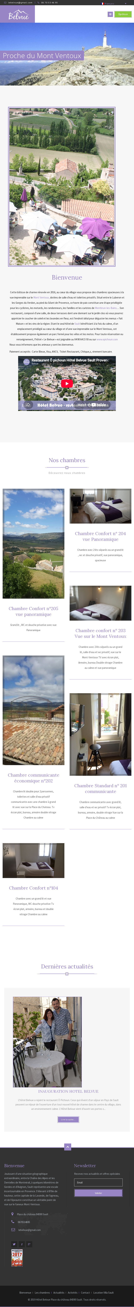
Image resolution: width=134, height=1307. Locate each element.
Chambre (33, 611)
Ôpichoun (123, 14)
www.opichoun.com (107, 339)
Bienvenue (25, 1293)
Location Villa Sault (103, 1293)
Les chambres (42, 1293)
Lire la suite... (68, 1119)
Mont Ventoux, (41, 297)
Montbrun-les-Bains (106, 308)
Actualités (58, 1293)
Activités (72, 1293)
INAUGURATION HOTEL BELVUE (68, 1091)
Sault (77, 323)
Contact (85, 1293)
